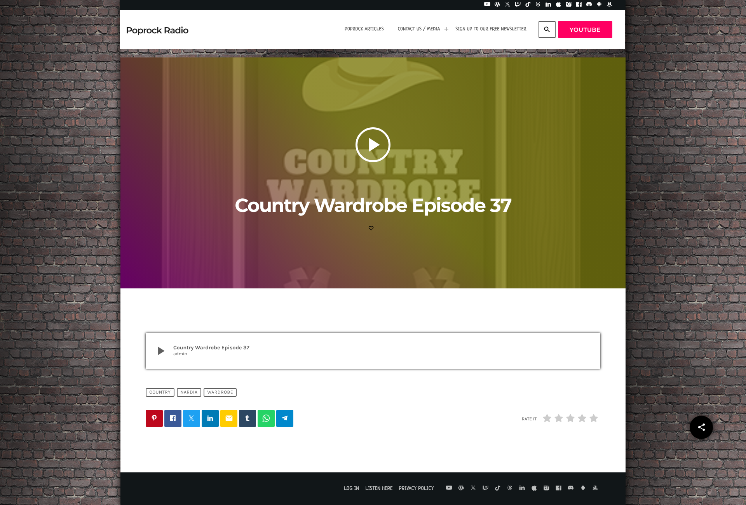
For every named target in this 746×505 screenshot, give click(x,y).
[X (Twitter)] (507, 5)
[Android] (599, 5)
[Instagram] (569, 5)
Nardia (188, 392)
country (160, 392)
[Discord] (589, 5)
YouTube (585, 29)
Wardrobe (220, 392)
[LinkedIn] (548, 5)
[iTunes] (559, 5)
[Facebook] (579, 5)
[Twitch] (518, 5)
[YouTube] (487, 5)
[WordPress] (497, 5)
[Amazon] (610, 5)
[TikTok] (528, 5)
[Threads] (538, 5)
